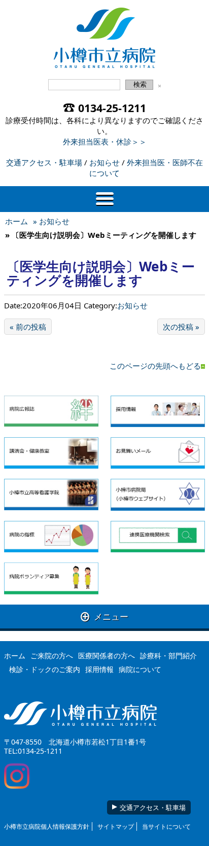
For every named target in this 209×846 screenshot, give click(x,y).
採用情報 (99, 669)
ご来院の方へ (51, 655)
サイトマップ (115, 826)
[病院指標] (51, 536)
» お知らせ (51, 221)
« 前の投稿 (28, 327)
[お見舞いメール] (158, 453)
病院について (140, 669)
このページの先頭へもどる (155, 366)
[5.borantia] (51, 578)
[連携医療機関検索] (158, 536)
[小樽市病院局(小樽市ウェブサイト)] (158, 494)
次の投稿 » (181, 327)
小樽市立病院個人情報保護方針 (46, 826)
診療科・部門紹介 (168, 655)
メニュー (104, 616)
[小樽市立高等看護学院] (51, 494)
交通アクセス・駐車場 (44, 162)
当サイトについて (166, 826)
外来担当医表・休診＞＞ (105, 141)
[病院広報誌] (51, 411)
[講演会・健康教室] (51, 453)
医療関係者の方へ (106, 655)
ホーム (16, 221)
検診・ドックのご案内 (44, 669)
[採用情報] (158, 411)
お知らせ (104, 162)
